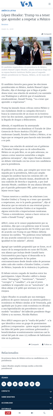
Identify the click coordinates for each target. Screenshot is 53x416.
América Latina (8, 11)
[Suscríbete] (32, 384)
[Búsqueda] (44, 413)
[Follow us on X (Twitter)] (9, 384)
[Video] (32, 413)
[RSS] (20, 384)
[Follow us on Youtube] (15, 384)
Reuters (4, 24)
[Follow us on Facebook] (3, 384)
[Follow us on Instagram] (37, 384)
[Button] (46, 34)
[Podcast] (26, 384)
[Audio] (19, 413)
